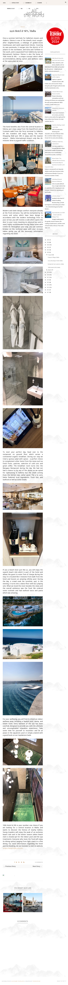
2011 (48, 292)
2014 (48, 285)
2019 (48, 272)
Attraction (15, 2)
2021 (48, 250)
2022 (48, 247)
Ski (21, 8)
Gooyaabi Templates (17, 981)
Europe (39, 2)
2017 (48, 277)
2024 (48, 242)
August (50, 255)
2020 (48, 252)
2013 (48, 287)
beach (23, 26)
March (50, 270)
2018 (48, 275)
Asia (4, 2)
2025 (48, 240)
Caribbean (28, 2)
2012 (48, 290)
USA (37, 8)
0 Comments (39, 862)
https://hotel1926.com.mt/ (13, 848)
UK (29, 8)
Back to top (61, 981)
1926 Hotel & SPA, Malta (54, 267)
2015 (48, 282)
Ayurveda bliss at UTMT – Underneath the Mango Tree (58, 215)
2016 (48, 280)
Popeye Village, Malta (53, 257)
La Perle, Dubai (56, 196)
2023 (48, 245)
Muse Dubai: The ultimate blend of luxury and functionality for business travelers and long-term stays (55, 163)
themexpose (36, 981)
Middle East (11, 8)
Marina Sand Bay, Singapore (10, 909)
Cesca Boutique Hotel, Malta (32, 909)
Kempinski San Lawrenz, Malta (56, 264)
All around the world (34, 13)
